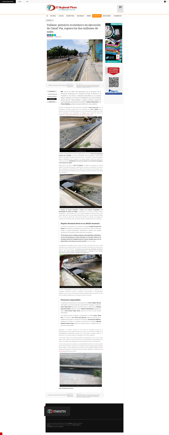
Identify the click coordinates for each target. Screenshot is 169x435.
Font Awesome (49, 426)
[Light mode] (165, 1)
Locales (61, 16)
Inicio (47, 15)
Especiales (97, 16)
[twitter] (55, 35)
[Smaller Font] (47, 94)
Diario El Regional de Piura (8, 1)
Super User (50, 36)
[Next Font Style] (56, 96)
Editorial (53, 16)
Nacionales (80, 16)
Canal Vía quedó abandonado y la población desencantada (79, 114)
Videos (19, 1)
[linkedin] (50, 35)
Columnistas (118, 16)
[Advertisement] (100, 8)
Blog (27, 1)
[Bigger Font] (56, 94)
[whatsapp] (53, 35)
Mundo (89, 16)
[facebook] (48, 35)
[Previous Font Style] (47, 96)
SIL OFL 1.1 (62, 426)
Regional (70, 423)
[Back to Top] (1, 433)
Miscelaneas (107, 16)
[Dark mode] (167, 1)
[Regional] (61, 8)
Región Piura (70, 16)
